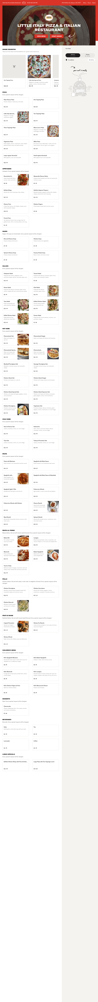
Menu (84, 3)
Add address (91, 59)
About (94, 3)
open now (23, 2)
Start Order (57, 36)
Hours (89, 3)
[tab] (73, 55)
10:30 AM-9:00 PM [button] (32, 3)
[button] (15, 103)
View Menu (41, 36)
